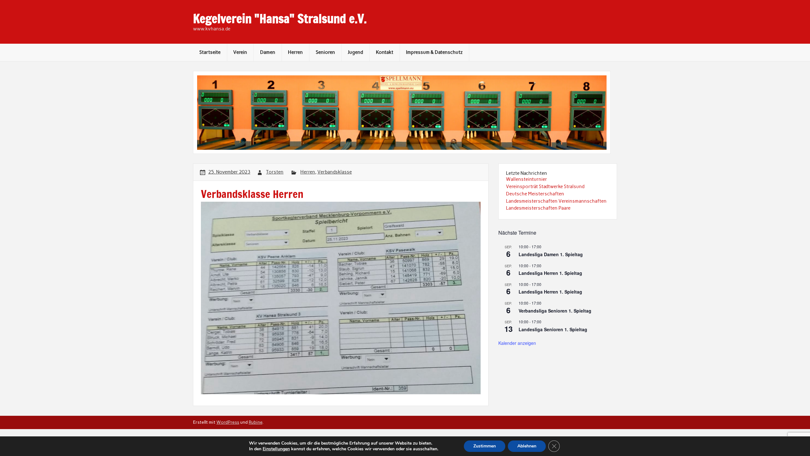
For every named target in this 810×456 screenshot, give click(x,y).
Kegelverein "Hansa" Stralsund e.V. (280, 18)
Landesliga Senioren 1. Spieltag (553, 329)
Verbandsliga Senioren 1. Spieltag (555, 310)
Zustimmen (484, 446)
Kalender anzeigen (517, 343)
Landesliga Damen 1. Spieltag (551, 254)
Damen (267, 52)
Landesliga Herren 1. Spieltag (550, 273)
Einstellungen (276, 449)
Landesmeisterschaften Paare (538, 208)
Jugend (355, 52)
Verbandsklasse (334, 172)
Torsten (275, 172)
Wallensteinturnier (526, 179)
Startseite (210, 52)
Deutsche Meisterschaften (535, 194)
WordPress (227, 422)
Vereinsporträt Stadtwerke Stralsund (545, 186)
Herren (295, 52)
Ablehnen (526, 446)
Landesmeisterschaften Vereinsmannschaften (556, 201)
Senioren (325, 52)
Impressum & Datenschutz (434, 52)
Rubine (255, 422)
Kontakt (384, 52)
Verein (240, 52)
